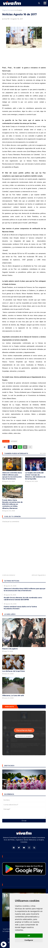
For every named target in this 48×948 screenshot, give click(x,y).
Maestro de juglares (10, 649)
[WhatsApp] (20, 447)
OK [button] (29, 936)
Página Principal (8, 10)
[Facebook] (10, 447)
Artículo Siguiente (38, 575)
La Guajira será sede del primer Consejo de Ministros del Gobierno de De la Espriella (35, 476)
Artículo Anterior (9, 575)
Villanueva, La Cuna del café (13, 695)
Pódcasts (9, 706)
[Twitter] (15, 447)
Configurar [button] (29, 940)
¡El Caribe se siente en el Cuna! (18, 783)
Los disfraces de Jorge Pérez (13, 671)
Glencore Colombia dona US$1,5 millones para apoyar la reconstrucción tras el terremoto (12, 476)
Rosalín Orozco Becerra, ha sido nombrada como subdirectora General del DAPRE (23, 598)
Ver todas (43, 453)
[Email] (25, 447)
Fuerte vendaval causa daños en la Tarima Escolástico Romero (20, 607)
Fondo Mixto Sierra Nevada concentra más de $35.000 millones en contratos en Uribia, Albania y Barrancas (12, 504)
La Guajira (18, 10)
